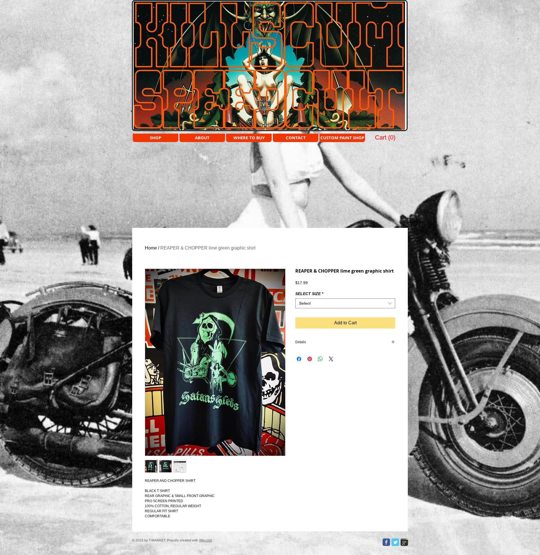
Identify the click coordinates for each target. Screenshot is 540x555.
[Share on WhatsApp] (320, 359)
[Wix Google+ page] (404, 542)
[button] (385, 137)
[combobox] (345, 303)
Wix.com (205, 540)
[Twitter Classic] (395, 542)
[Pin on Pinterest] (309, 359)
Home (151, 248)
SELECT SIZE (309, 293)
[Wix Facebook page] (386, 542)
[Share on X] (331, 359)
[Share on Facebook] (299, 359)
